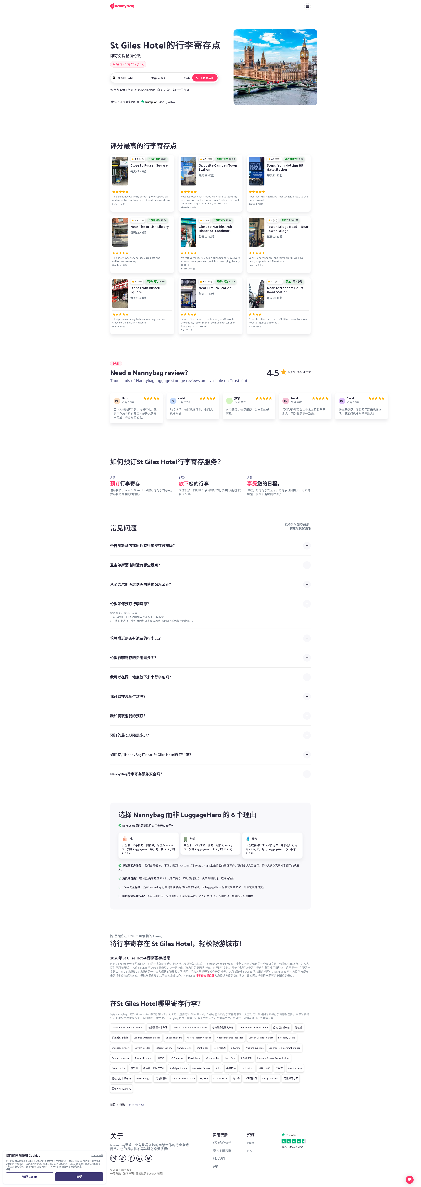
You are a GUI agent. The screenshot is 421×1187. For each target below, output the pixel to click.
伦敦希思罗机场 (120, 1037)
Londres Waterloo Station (147, 1037)
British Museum (174, 1037)
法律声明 (128, 1173)
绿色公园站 (265, 1068)
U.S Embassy (176, 1058)
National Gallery (164, 1047)
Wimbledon (203, 1047)
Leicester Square (201, 1068)
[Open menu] (307, 6)
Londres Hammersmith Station (285, 1047)
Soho (218, 1068)
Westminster (212, 1058)
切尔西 (161, 1058)
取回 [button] (163, 78)
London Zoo (247, 1068)
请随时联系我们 (300, 528)
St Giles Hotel (220, 1078)
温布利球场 (220, 1047)
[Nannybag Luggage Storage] (124, 6)
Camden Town (184, 1047)
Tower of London (143, 1058)
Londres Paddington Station (253, 1027)
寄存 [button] (154, 78)
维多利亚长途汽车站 (154, 1068)
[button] (410, 1180)
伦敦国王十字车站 (158, 1027)
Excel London (119, 1068)
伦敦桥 (298, 1027)
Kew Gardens (295, 1068)
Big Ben (204, 1078)
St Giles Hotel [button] (125, 78)
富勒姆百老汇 (291, 1078)
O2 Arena (235, 1047)
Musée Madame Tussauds (230, 1037)
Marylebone (194, 1058)
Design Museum (270, 1078)
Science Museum (121, 1058)
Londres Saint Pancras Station (127, 1027)
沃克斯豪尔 (161, 1078)
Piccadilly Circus (286, 1037)
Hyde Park (230, 1058)
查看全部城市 (222, 1150)
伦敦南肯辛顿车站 (121, 1078)
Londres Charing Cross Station (273, 1058)
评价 (216, 1166)
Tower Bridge (143, 1078)
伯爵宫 (279, 1068)
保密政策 (141, 1173)
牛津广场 (231, 1068)
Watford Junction (255, 1047)
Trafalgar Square (178, 1068)
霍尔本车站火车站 (121, 1088)
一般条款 (115, 1173)
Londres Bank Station (184, 1078)
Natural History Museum (199, 1037)
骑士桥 (236, 1078)
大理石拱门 (251, 1078)
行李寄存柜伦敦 (205, 975)
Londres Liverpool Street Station (190, 1027)
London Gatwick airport (261, 1037)
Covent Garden (142, 1047)
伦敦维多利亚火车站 (223, 1027)
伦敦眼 (134, 1068)
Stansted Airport (120, 1047)
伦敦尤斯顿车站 (281, 1027)
